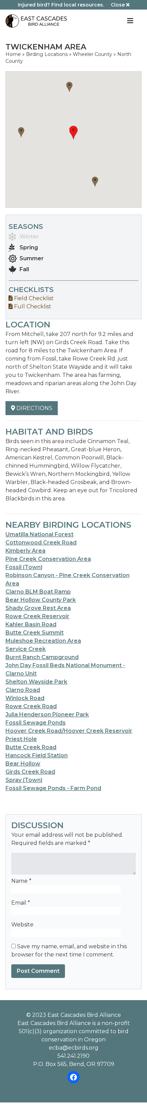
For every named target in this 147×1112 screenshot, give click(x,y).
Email (20, 902)
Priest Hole (21, 739)
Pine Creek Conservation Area (48, 559)
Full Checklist (32, 306)
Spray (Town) (23, 780)
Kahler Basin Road (30, 624)
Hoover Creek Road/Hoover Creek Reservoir (68, 731)
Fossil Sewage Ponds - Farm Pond (53, 788)
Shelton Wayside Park (36, 681)
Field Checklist (33, 298)
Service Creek (25, 649)
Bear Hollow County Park (40, 600)
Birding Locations (47, 54)
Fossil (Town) (23, 567)
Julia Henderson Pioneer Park (47, 714)
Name (21, 881)
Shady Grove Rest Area (38, 608)
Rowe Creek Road (31, 706)
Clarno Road (22, 690)
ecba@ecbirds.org (73, 1047)
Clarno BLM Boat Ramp (38, 591)
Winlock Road (24, 698)
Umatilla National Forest (39, 534)
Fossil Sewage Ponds (35, 722)
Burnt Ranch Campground (42, 657)
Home (13, 54)
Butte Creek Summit (34, 632)
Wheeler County (92, 54)
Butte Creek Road (30, 747)
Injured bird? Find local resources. (61, 5)
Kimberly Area (25, 550)
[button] (73, 132)
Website (22, 924)
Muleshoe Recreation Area (43, 641)
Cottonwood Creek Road (41, 542)
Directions (33, 408)
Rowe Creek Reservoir (37, 616)
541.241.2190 (73, 1056)
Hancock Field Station (36, 755)
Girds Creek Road (30, 772)
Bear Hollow (22, 763)
